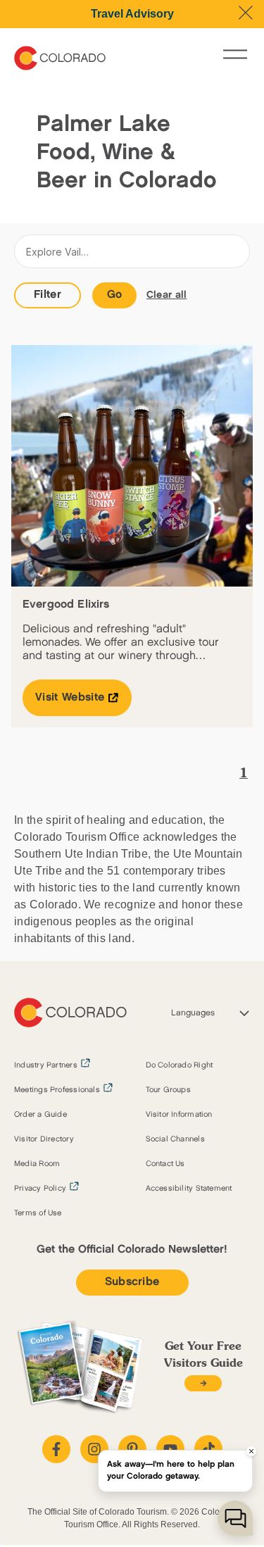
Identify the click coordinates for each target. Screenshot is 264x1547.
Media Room (37, 1163)
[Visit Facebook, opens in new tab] (56, 1449)
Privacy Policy (40, 1188)
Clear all (166, 294)
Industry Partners (45, 1065)
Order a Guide (40, 1114)
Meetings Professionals (57, 1090)
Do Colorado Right (179, 1065)
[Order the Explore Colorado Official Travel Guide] (203, 1383)
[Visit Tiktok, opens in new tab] (208, 1449)
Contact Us (165, 1163)
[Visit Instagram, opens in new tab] (94, 1449)
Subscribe (132, 1282)
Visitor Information (179, 1114)
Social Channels (175, 1139)
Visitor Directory (44, 1139)
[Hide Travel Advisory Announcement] (246, 13)
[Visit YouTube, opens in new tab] (170, 1449)
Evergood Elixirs (66, 604)
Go (114, 294)
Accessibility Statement (189, 1188)
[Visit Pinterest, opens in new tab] (132, 1449)
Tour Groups (168, 1090)
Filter (47, 294)
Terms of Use (38, 1213)
